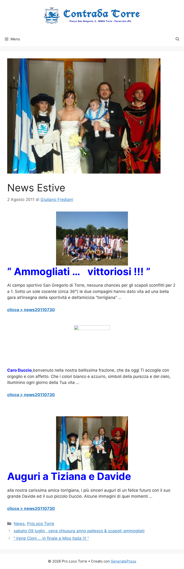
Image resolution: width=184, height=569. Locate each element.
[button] (177, 39)
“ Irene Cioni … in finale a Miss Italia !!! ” (51, 538)
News (19, 523)
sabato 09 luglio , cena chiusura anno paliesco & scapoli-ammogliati (79, 530)
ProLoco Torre (40, 523)
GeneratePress (123, 561)
